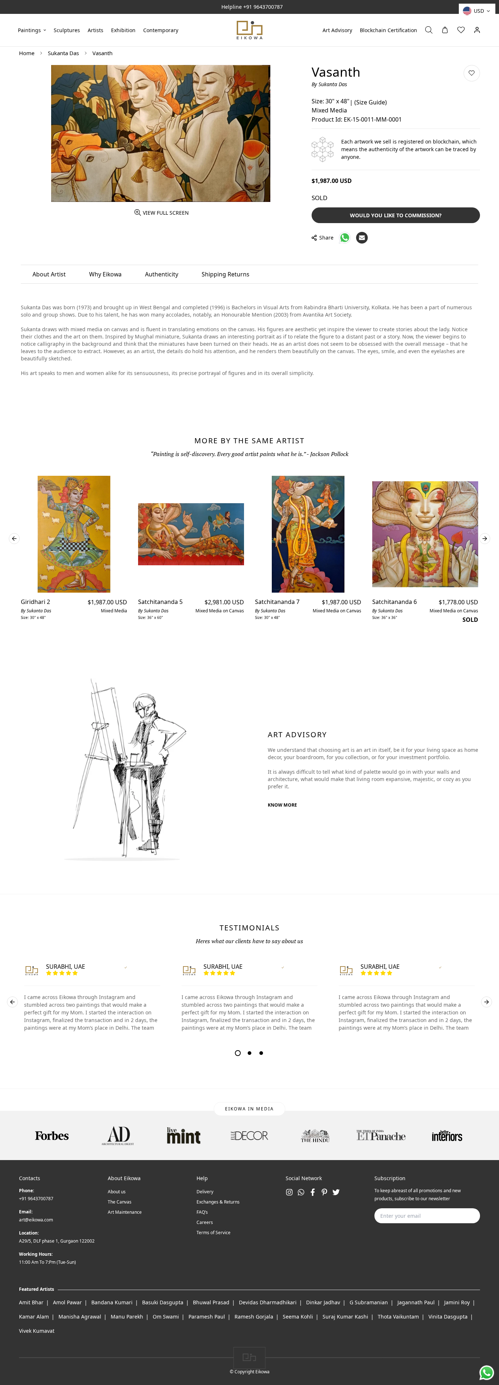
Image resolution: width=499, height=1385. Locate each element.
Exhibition (123, 29)
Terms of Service (214, 1232)
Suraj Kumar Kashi (345, 1316)
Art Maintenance (125, 1212)
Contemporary (160, 29)
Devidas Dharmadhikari (268, 1302)
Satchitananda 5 (160, 602)
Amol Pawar (67, 1302)
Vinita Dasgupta (448, 1316)
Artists (95, 29)
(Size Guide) (370, 102)
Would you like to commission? (396, 215)
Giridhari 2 (35, 602)
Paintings (29, 29)
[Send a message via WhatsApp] (486, 1372)
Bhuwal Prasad (211, 1302)
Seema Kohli (298, 1316)
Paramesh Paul (206, 1316)
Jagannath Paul (416, 1302)
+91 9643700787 (263, 6)
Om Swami (166, 1316)
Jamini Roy (457, 1302)
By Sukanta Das (329, 84)
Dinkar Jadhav (323, 1302)
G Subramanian (369, 1302)
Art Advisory (337, 29)
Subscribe (463, 1216)
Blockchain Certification (388, 29)
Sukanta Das (63, 53)
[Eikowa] (249, 30)
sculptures (67, 29)
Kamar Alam (34, 1316)
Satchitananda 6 (394, 602)
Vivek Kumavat (36, 1330)
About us (117, 1192)
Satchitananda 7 (277, 602)
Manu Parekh (127, 1316)
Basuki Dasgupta (162, 1302)
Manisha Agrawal (79, 1316)
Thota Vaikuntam (398, 1316)
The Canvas (120, 1202)
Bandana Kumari (112, 1302)
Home (26, 53)
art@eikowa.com (36, 1220)
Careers (205, 1222)
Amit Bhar (31, 1302)
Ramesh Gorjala (254, 1316)
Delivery (205, 1192)
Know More (282, 805)
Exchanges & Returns (218, 1202)
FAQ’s (202, 1212)
